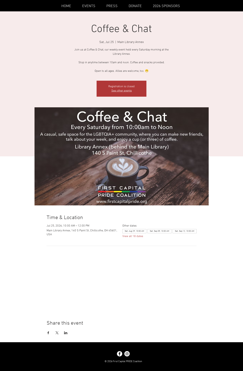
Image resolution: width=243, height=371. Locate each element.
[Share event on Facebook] (48, 332)
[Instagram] (127, 353)
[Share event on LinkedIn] (65, 332)
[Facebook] (119, 353)
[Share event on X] (57, 332)
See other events (121, 91)
